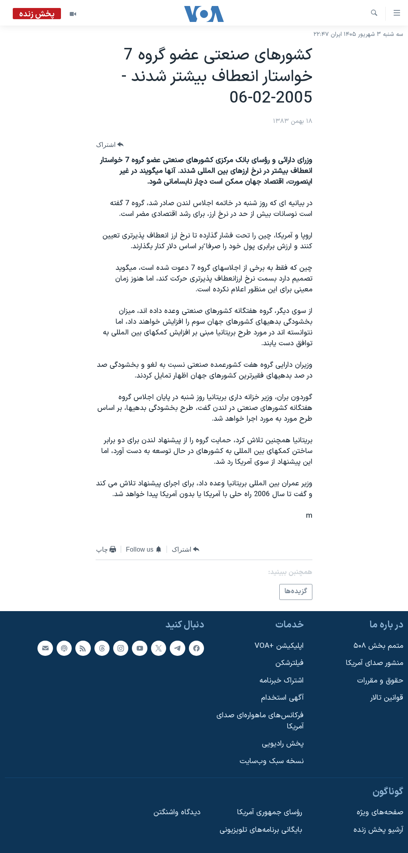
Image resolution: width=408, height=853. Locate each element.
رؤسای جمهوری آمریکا (269, 812)
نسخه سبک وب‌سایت (271, 761)
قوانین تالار (386, 698)
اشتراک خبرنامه (281, 680)
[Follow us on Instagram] (120, 647)
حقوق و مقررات (380, 680)
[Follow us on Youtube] (139, 647)
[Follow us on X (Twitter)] (158, 647)
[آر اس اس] (82, 647)
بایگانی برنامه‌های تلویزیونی (261, 829)
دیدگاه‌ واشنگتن (176, 812)
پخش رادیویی (283, 743)
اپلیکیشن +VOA (279, 645)
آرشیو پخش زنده (378, 829)
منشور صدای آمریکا (374, 663)
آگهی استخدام (282, 698)
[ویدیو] (73, 14)
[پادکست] (64, 647)
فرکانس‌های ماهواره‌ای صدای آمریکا (260, 721)
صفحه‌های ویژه (380, 812)
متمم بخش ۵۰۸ (378, 645)
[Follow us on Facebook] (196, 647)
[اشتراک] (45, 647)
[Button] (110, 144)
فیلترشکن (289, 663)
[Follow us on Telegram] (177, 647)
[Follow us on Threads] (102, 647)
